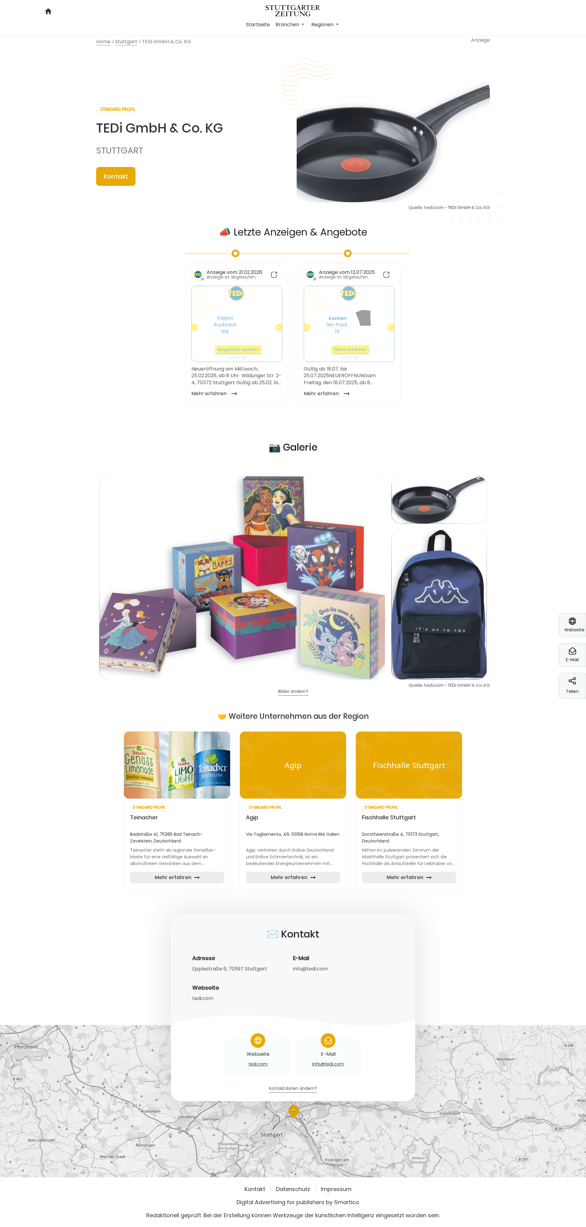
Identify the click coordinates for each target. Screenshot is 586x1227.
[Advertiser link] (177, 765)
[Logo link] (293, 10)
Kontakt (116, 176)
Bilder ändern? (293, 691)
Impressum (336, 1189)
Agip (252, 817)
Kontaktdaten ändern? (293, 1088)
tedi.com (202, 998)
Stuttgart (119, 151)
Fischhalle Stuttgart (389, 817)
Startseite (258, 24)
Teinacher (144, 817)
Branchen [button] (288, 24)
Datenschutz (293, 1189)
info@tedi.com (310, 968)
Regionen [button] (323, 24)
